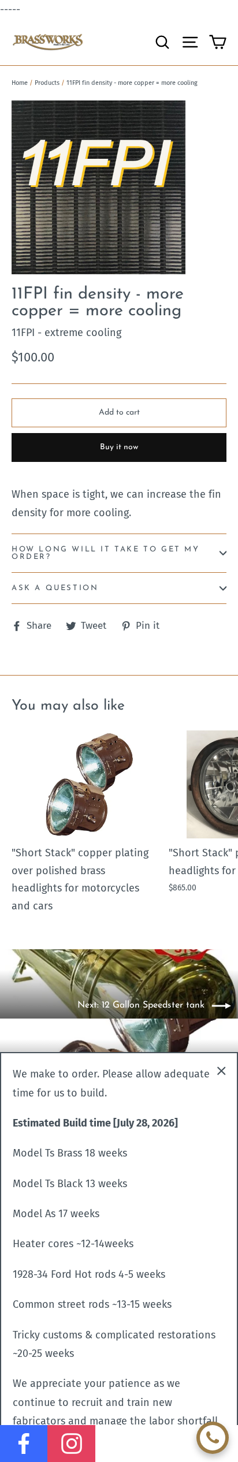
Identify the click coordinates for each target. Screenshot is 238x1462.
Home (20, 83)
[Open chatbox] (212, 1438)
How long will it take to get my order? (106, 553)
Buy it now (119, 447)
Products (47, 83)
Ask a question (55, 588)
